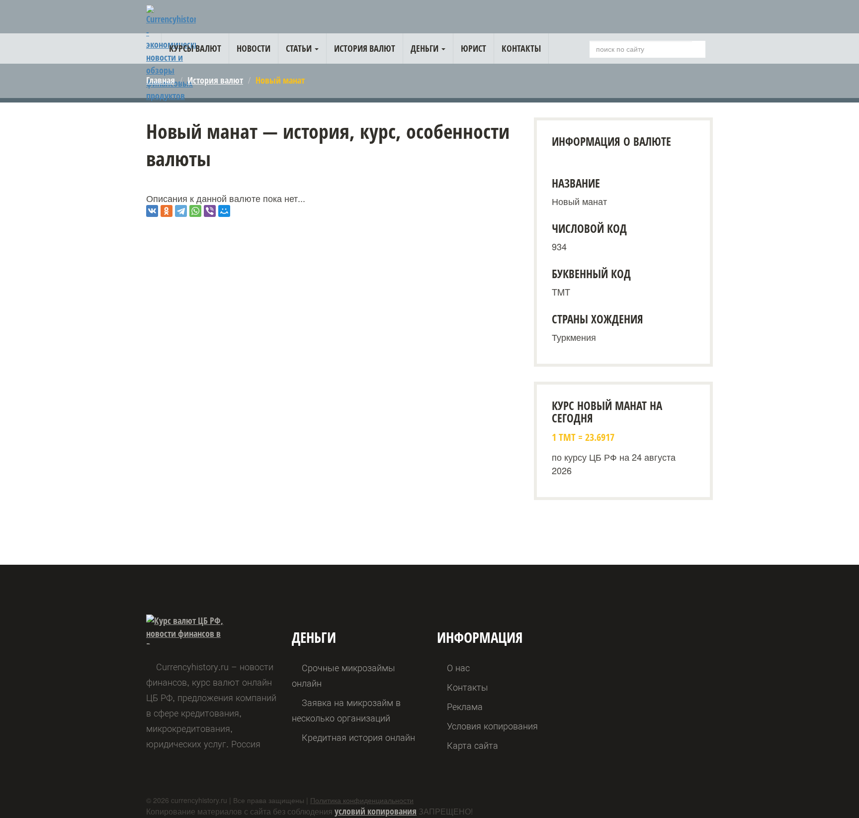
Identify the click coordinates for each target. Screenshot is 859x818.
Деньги (425, 48)
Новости (253, 48)
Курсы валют (195, 48)
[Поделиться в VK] (152, 211)
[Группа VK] (702, 18)
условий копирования (376, 811)
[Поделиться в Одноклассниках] (166, 211)
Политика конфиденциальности (362, 800)
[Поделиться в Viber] (210, 211)
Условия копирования (492, 726)
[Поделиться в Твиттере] (181, 211)
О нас (458, 668)
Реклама (465, 707)
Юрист (473, 48)
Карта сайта (472, 745)
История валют (364, 48)
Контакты (521, 48)
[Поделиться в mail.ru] (224, 211)
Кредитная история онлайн (358, 737)
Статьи (300, 48)
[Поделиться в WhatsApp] (195, 211)
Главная (160, 80)
